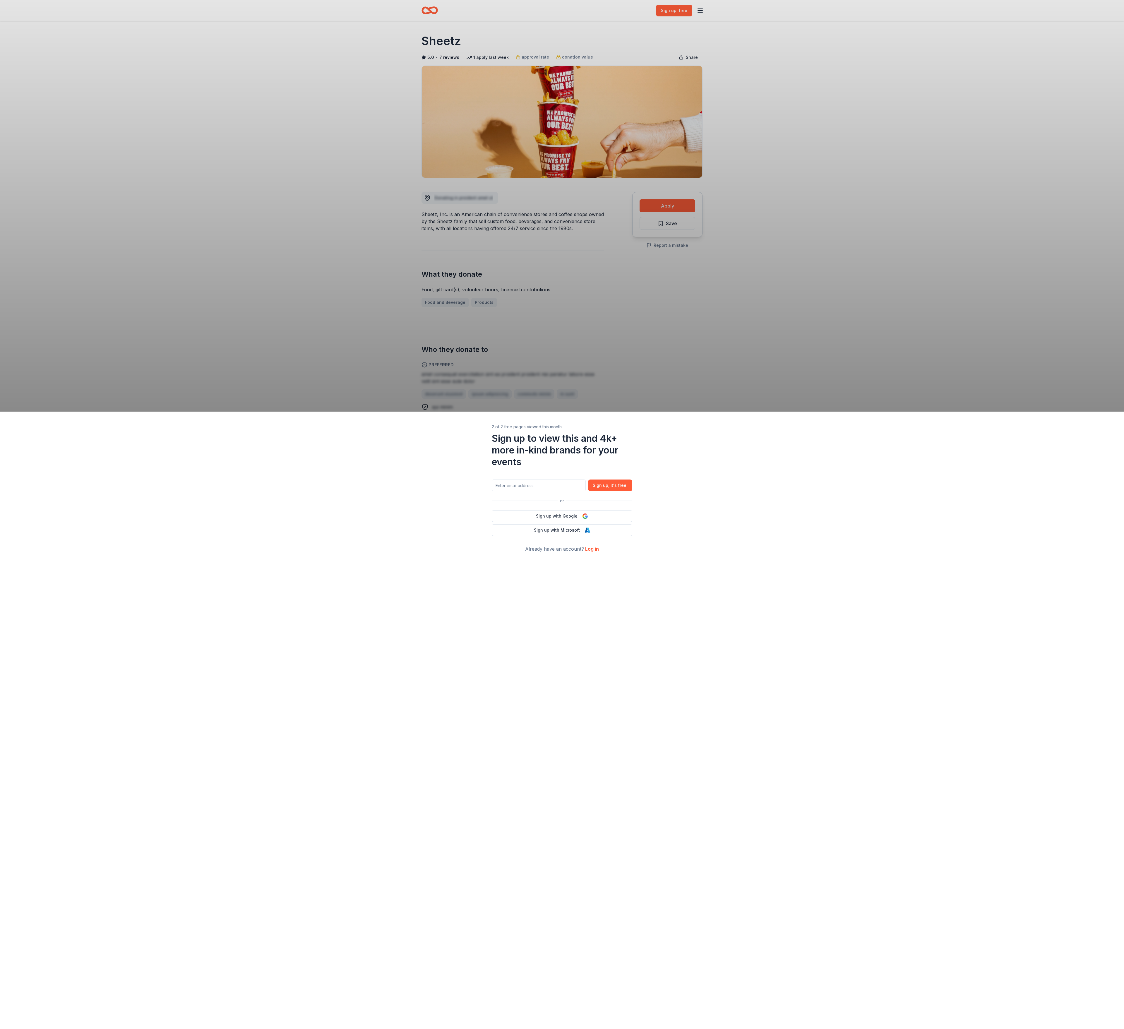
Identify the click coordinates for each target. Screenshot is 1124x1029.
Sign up (610, 485)
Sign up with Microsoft (557, 530)
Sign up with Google (557, 515)
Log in (592, 549)
